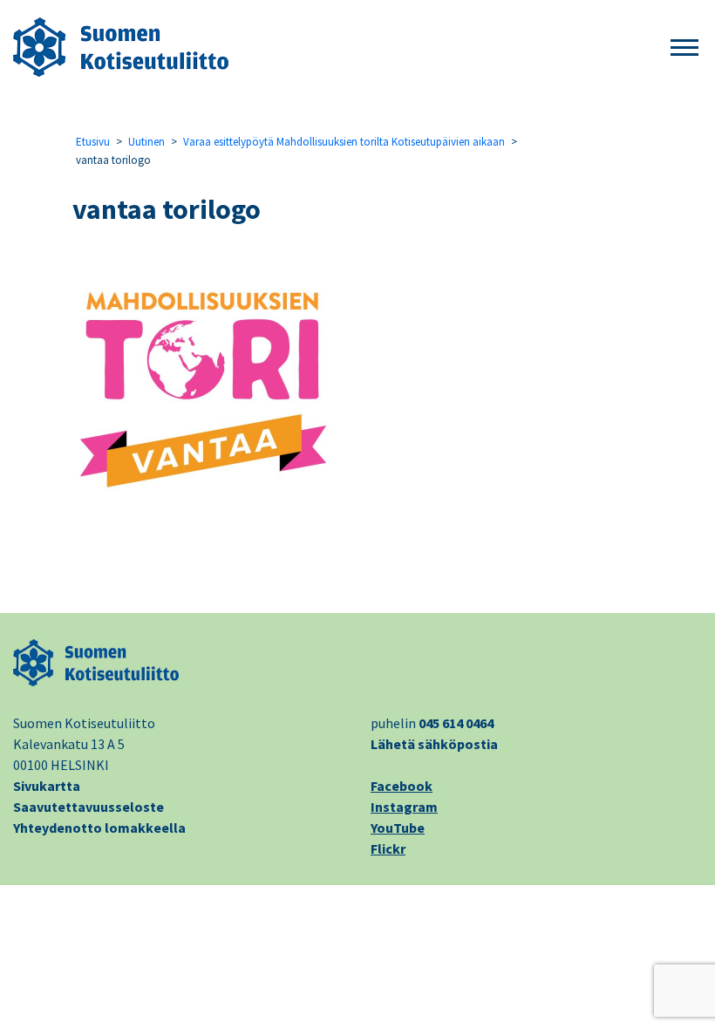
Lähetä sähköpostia (434, 744)
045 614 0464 (456, 723)
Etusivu (93, 141)
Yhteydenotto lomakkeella (99, 827)
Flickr (388, 848)
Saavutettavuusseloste (88, 806)
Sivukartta (46, 785)
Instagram (404, 806)
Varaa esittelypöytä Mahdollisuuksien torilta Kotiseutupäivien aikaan (344, 141)
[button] (684, 48)
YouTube (398, 827)
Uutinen (146, 141)
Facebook (401, 785)
